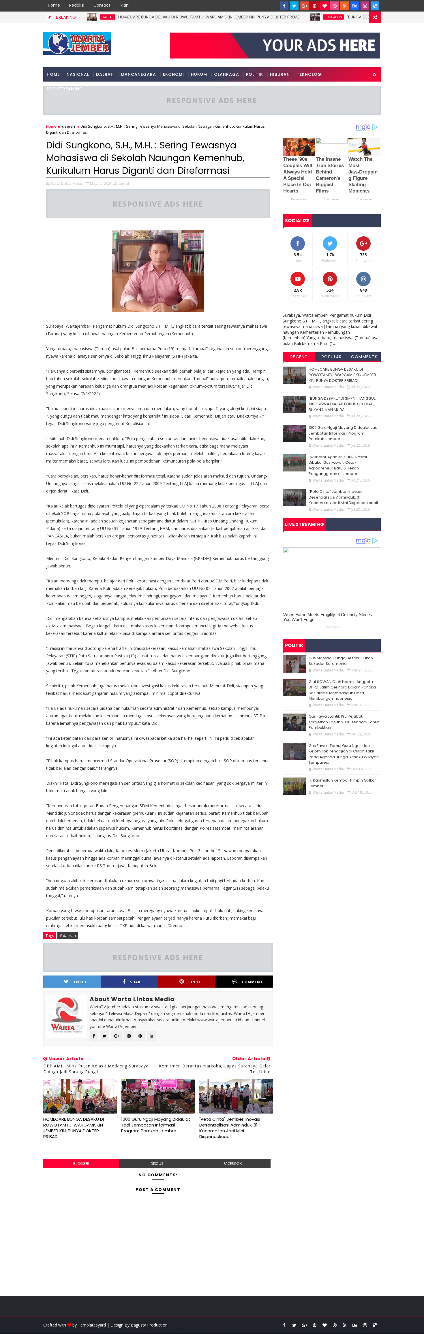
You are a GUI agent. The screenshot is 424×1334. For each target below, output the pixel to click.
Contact (101, 5)
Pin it (194, 982)
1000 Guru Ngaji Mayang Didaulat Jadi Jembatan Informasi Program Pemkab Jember (155, 1125)
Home (54, 5)
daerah (68, 126)
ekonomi (173, 74)
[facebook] (284, 5)
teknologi (310, 74)
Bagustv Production (149, 1325)
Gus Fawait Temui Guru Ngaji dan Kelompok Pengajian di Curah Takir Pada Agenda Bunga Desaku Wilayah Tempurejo (344, 754)
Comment (252, 982)
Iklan (124, 5)
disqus (157, 1163)
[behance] (354, 5)
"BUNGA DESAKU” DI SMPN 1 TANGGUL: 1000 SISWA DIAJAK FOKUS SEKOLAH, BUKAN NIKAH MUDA (342, 404)
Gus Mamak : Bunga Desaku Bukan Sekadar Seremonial (341, 661)
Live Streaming (65, 89)
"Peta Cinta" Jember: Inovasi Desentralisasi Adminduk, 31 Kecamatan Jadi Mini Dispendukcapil (229, 1128)
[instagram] (365, 5)
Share (136, 982)
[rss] (344, 5)
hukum (199, 74)
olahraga (226, 74)
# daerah (68, 935)
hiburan (280, 74)
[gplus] (304, 5)
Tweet (80, 982)
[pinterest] (314, 5)
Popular (332, 357)
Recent (299, 357)
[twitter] (294, 5)
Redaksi (76, 5)
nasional (78, 74)
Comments (364, 357)
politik (254, 74)
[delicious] (375, 5)
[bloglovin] (324, 5)
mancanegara (138, 74)
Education (305, 17)
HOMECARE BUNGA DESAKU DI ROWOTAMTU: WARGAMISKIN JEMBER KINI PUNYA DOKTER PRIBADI (181, 17)
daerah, (124, 183)
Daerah (105, 74)
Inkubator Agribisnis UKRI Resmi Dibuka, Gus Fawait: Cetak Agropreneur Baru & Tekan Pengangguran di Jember (338, 465)
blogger (81, 1163)
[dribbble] (334, 5)
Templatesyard (92, 1325)
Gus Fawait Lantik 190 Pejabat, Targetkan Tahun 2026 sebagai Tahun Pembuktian (344, 722)
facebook (233, 1163)
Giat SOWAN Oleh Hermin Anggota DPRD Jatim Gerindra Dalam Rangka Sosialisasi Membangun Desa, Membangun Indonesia (342, 690)
